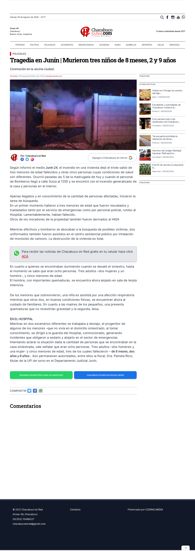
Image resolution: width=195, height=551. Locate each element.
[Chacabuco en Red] (97, 31)
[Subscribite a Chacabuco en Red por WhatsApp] (183, 17)
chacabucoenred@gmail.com (29, 523)
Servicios (174, 45)
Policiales (49, 45)
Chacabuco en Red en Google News (105, 375)
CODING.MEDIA (154, 509)
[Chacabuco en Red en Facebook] (167, 17)
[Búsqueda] (162, 17)
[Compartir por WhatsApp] (40, 390)
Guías (118, 45)
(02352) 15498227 (23, 519)
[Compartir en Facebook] (35, 390)
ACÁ (25, 256)
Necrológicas (86, 45)
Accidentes (67, 45)
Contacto (75, 509)
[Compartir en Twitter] (29, 390)
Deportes (147, 45)
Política (34, 45)
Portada (20, 45)
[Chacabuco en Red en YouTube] (178, 17)
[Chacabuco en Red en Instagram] (173, 17)
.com (53, 76)
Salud (161, 45)
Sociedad (104, 45)
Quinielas (131, 45)
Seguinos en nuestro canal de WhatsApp (41, 375)
